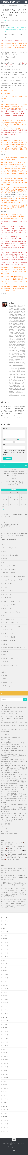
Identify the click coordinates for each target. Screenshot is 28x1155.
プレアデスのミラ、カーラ (10, 619)
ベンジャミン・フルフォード (10, 622)
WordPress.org (6, 686)
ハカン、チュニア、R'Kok (9, 605)
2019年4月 (5, 1120)
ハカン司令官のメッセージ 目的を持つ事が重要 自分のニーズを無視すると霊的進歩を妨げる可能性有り (14, 877)
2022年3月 (5, 995)
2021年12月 (6, 1006)
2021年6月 (5, 1028)
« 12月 (3, 509)
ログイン (5, 675)
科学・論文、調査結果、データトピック (11, 843)
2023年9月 (5, 931)
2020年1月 (5, 1088)
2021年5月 (5, 1031)
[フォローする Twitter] (26, 465)
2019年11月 (6, 1095)
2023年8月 (5, 935)
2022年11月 (6, 967)
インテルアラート (7, 583)
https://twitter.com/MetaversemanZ (10, 829)
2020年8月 (5, 1063)
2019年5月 (5, 1117)
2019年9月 (5, 1102)
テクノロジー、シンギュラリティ (11, 601)
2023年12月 (6, 921)
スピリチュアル (7, 594)
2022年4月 (5, 992)
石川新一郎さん (7, 662)
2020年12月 (6, 1049)
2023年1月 (5, 960)
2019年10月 (6, 1099)
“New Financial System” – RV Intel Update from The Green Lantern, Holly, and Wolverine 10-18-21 (15, 29)
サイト (4, 444)
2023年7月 (5, 939)
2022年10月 (6, 971)
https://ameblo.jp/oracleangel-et (9, 833)
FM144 (4, 551)
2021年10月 (6, 1013)
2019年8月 (5, 1106)
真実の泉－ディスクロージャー (11, 658)
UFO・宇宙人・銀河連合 (9, 573)
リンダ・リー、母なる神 (9, 637)
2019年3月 (5, 1124)
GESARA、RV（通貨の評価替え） (9, 5)
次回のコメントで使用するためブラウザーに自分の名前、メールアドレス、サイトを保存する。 (14, 452)
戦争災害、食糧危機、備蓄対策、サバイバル (14, 647)
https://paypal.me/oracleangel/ (8, 539)
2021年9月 (5, 1017)
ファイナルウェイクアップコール (11, 612)
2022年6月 (5, 985)
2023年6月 (5, 942)
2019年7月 (5, 1109)
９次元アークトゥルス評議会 (10, 665)
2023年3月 (5, 953)
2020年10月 (6, 1056)
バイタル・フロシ (7, 608)
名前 (4, 439)
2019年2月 (5, 1127)
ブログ (4, 615)
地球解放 (5, 644)
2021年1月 (5, 1045)
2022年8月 (5, 978)
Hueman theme (21, 1147)
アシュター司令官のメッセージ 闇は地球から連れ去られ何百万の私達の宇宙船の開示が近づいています (14, 901)
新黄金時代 (5, 651)
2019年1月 (5, 1131)
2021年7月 (5, 1024)
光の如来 (5, 20)
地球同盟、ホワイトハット (10, 640)
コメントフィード (7, 682)
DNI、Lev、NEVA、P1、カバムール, (12, 548)
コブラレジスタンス (8, 590)
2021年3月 (5, 1038)
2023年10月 (6, 928)
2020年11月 (6, 1052)
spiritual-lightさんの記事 (9, 565)
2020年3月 (5, 1081)
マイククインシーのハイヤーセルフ (12, 626)
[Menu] (26, 2)
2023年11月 (6, 924)
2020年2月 (5, 1084)
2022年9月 (5, 974)
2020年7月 (5, 1067)
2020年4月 (5, 1077)
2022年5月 (5, 988)
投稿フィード (6, 678)
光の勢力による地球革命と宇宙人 (11, 2)
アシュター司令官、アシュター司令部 (12, 580)
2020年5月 (5, 1074)
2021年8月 (5, 1020)
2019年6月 (5, 1113)
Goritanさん (5, 558)
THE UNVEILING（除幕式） (9, 569)
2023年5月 (5, 946)
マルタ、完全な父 (7, 630)
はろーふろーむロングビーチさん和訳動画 (14, 576)
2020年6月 (5, 1070)
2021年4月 (5, 1035)
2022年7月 (5, 981)
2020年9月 (5, 1060)
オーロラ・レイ (7, 587)
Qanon (4, 562)
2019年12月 (6, 1092)
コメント (5, 428)
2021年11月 (6, 1010)
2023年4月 (5, 949)
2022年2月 (5, 999)
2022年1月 (5, 1003)
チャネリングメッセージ (9, 598)
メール (16, 439)
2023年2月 (5, 956)
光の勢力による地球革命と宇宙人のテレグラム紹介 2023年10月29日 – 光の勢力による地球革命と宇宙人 (13, 905)
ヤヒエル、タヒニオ (8, 633)
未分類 (4, 654)
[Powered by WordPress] (8, 1146)
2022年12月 (6, 963)
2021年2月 (5, 1042)
